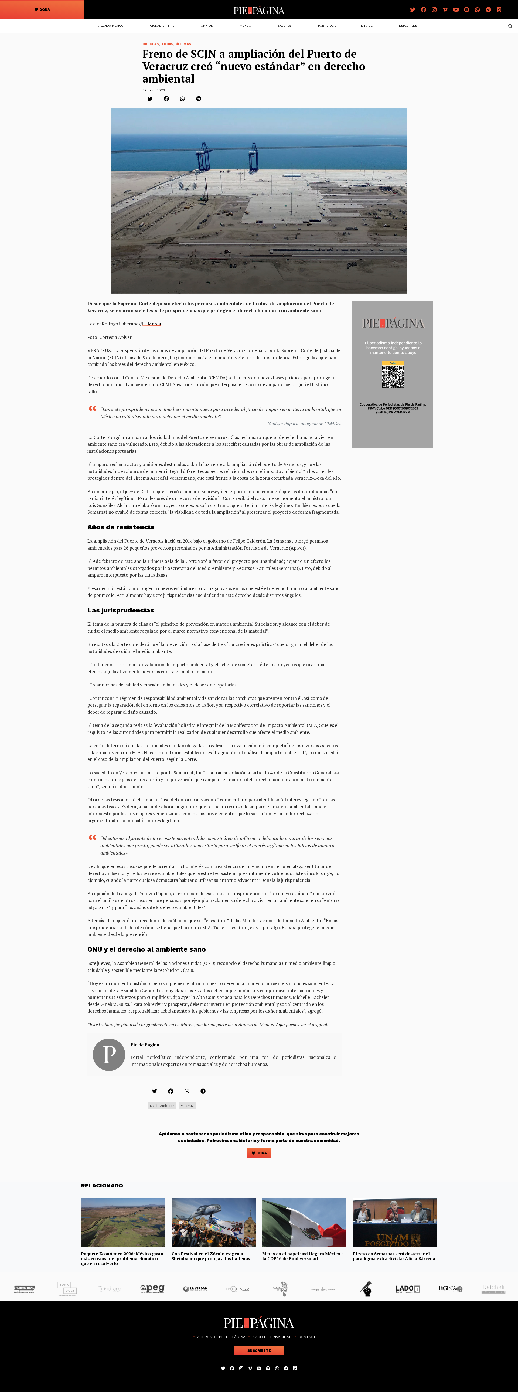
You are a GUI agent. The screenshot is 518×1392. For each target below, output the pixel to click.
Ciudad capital (162, 26)
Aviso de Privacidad (272, 1337)
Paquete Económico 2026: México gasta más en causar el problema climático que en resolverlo (122, 1259)
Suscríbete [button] (259, 1351)
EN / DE (367, 26)
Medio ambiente (162, 1106)
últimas (183, 44)
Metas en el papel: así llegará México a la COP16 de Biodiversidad (303, 1256)
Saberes (284, 26)
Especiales (408, 26)
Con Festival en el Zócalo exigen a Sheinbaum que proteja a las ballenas (211, 1256)
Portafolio (327, 26)
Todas (167, 44)
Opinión (207, 26)
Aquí (280, 1024)
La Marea (151, 324)
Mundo (245, 26)
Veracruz (187, 1106)
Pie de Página (145, 1045)
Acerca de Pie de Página (221, 1337)
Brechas (150, 44)
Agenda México (111, 26)
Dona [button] (44, 10)
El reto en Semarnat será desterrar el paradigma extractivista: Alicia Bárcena (394, 1256)
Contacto (308, 1337)
